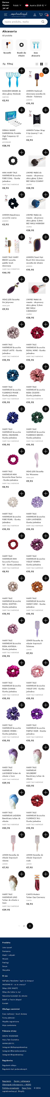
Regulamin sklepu (9, 1065)
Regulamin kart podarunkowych (14, 1069)
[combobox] (25, 22)
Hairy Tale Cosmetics (10, 1039)
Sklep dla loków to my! (11, 992)
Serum (4, 966)
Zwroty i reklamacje (22, 1081)
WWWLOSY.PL (8, 1043)
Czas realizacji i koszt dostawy (14, 1014)
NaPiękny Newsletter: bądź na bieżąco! (18, 981)
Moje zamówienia (9, 1025)
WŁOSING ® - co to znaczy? (14, 984)
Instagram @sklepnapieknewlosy (14, 1047)
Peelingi (5, 962)
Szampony (6, 951)
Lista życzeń (7, 947)
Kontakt (5, 1003)
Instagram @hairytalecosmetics (14, 1051)
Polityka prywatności (10, 1088)
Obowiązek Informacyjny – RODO (16, 1084)
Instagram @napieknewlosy (12, 1054)
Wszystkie (6, 970)
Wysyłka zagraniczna (10, 1021)
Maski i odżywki (8, 955)
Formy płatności (8, 1018)
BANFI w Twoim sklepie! (12, 999)
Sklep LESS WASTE (10, 988)
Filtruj (10, 63)
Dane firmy (26, 1088)
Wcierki (5, 959)
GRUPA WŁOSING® (10, 1036)
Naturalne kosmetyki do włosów (14, 996)
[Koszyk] (41, 15)
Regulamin (6, 1081)
